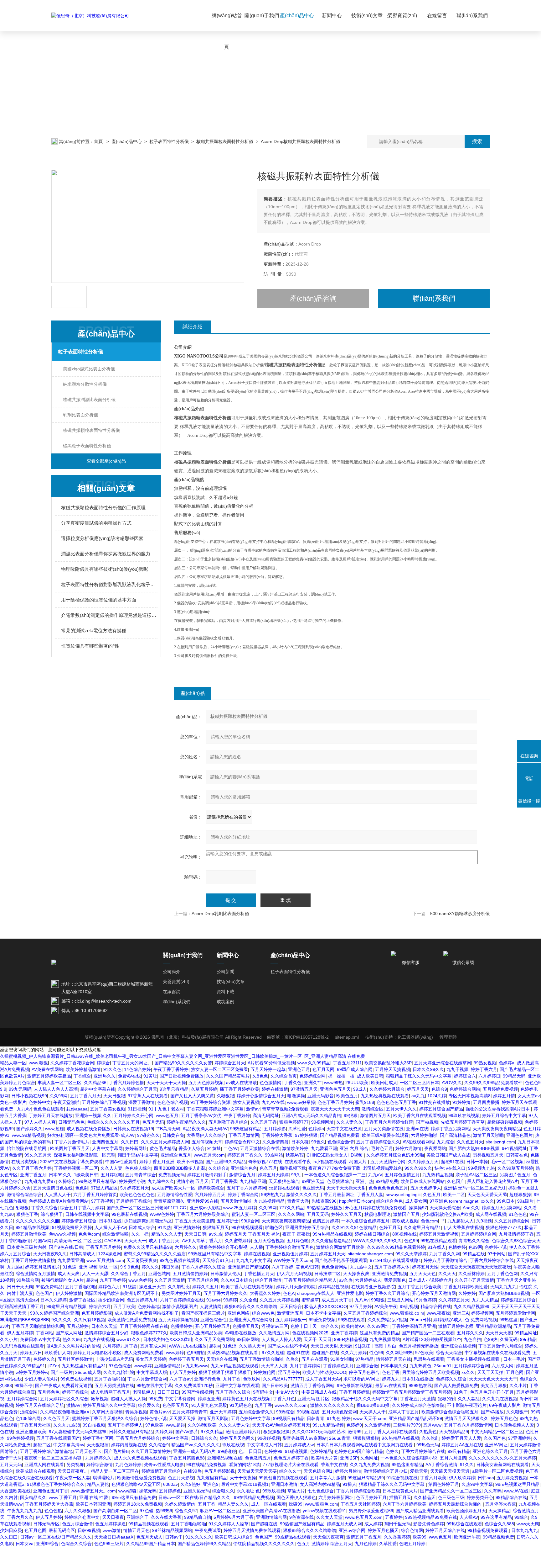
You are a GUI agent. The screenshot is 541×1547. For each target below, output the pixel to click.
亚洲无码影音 (320, 1095)
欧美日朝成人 (384, 1082)
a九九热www (195, 1365)
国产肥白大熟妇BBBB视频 (474, 1148)
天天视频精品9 (453, 1431)
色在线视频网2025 (310, 1332)
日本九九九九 (524, 1530)
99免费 (155, 1398)
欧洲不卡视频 (190, 1161)
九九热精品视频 (437, 1174)
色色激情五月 (258, 1457)
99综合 (521, 1517)
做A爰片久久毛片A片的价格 (73, 1345)
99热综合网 (27, 1280)
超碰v (91, 1280)
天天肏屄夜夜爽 (141, 1260)
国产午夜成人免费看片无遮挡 (63, 1385)
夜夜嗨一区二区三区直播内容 (53, 1457)
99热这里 (508, 1319)
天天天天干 (135, 1240)
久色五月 (432, 1194)
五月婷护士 (228, 1220)
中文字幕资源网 (180, 1398)
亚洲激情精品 (167, 1365)
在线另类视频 (24, 1161)
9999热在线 (420, 1385)
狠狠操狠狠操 (276, 1431)
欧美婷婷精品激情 (83, 1069)
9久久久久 (61, 1319)
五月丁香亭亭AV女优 (201, 1115)
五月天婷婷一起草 (268, 1069)
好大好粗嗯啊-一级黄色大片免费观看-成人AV (91, 1135)
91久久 (467, 1464)
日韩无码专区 (46, 1523)
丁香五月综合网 (203, 1280)
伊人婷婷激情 (69, 1293)
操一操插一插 (341, 1075)
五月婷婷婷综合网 (478, 1234)
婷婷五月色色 (504, 1418)
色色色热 (53, 1510)
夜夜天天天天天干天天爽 (335, 1108)
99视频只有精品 (288, 1418)
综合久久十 (290, 1471)
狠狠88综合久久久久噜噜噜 (250, 1306)
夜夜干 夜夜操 (296, 1234)
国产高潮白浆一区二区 (115, 1510)
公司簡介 (171, 971)
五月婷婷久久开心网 (133, 1115)
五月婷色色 (48, 1392)
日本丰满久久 (394, 1365)
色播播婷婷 (182, 1326)
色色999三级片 (109, 1543)
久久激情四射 (275, 1141)
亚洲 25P (349, 1457)
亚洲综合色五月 (176, 1155)
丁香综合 (82, 1075)
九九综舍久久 (161, 1181)
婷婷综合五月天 (229, 1062)
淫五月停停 (289, 1372)
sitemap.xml (347, 1037)
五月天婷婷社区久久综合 (64, 1398)
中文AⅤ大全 (287, 1392)
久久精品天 (424, 1497)
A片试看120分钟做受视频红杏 (432, 1339)
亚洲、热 (364, 1181)
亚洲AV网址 (496, 1444)
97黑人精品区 (104, 1187)
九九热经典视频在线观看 (385, 1095)
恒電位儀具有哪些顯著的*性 (90, 646)
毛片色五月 (382, 1148)
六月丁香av (180, 1378)
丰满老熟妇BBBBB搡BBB (24, 1319)
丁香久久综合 (44, 1207)
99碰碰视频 (268, 1438)
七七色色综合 (320, 1490)
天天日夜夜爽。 (73, 1471)
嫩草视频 (99, 1398)
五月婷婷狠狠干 (291, 1319)
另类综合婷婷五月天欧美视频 (430, 1372)
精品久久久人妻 (166, 1234)
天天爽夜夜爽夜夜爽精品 (497, 1128)
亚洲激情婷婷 (187, 1227)
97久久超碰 (273, 1352)
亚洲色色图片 (519, 1135)
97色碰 (146, 1510)
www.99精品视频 (28, 1135)
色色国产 (44, 1293)
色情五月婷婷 (325, 1220)
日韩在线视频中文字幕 (87, 1214)
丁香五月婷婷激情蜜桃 (33, 1260)
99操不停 (23, 1385)
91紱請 (130, 1286)
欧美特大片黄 (324, 1457)
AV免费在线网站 (47, 1069)
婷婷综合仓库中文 (242, 1141)
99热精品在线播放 (325, 1207)
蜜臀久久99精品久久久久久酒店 (155, 1253)
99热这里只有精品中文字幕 (214, 1253)
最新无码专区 (62, 1530)
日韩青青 (315, 1418)
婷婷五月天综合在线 (445, 1530)
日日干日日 (168, 1392)
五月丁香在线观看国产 (58, 1438)
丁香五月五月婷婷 (103, 1247)
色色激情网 (270, 1082)
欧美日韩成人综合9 (233, 1536)
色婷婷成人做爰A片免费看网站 (59, 1201)
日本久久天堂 (104, 1326)
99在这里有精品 (496, 1517)
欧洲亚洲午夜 (467, 1536)
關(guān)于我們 (262, 15)
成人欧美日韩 (370, 1075)
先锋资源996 (324, 1201)
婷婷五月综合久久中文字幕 (109, 1405)
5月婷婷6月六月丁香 (234, 1517)
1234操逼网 (109, 1253)
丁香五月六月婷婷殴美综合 (203, 1214)
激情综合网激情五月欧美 (340, 1247)
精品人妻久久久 (233, 1504)
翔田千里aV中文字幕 (138, 1155)
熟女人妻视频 (246, 1102)
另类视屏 (75, 1464)
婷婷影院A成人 (447, 1319)
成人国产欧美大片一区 (173, 1187)
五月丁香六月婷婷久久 (225, 1293)
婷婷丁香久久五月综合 (388, 1293)
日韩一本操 (477, 1161)
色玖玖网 (251, 1378)
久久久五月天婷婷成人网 (165, 1141)
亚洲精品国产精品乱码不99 (415, 1418)
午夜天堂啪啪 (66, 1102)
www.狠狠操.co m (407, 1313)
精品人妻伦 (98, 1484)
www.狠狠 (38, 1062)
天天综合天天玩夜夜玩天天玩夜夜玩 (476, 1266)
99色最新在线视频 (129, 1214)
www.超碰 (175, 1425)
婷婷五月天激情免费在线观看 (252, 1530)
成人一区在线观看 (268, 1504)
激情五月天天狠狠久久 (466, 1418)
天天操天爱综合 (445, 1207)
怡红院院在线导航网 (27, 1148)
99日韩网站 (248, 1339)
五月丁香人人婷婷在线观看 (390, 1431)
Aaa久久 (471, 1207)
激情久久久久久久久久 (332, 1405)
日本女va (24, 1543)
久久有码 (493, 1490)
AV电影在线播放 (240, 1332)
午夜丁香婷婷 (237, 1115)
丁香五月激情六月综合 (500, 1345)
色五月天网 (323, 1069)
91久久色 (112, 1069)
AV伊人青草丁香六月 (202, 1240)
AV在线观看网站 (418, 1141)
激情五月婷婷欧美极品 (49, 1075)
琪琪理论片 (104, 1477)
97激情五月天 (304, 1089)
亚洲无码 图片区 (313, 1398)
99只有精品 (459, 1451)
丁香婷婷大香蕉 (277, 1135)
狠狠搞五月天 (216, 1227)
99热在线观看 (351, 1319)
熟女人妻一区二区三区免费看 (219, 1069)
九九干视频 (457, 1069)
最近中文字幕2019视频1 (245, 1484)
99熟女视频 (485, 1062)
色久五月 (268, 1168)
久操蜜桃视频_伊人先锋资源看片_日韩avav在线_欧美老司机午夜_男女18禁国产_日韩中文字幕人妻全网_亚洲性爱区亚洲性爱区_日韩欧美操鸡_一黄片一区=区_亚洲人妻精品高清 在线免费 (182, 1056)
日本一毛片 (514, 1359)
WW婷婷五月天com (293, 1260)
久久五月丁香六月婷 (32, 1168)
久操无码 (509, 1339)
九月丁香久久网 (444, 1253)
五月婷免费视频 (512, 1477)
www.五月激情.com (105, 1260)
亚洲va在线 (417, 1128)
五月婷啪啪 (112, 1174)
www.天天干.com (369, 1418)
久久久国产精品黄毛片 (228, 1075)
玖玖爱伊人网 (57, 1352)
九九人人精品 (485, 1299)
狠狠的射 (446, 1398)
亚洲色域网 (159, 1273)
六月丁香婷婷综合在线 (182, 1299)
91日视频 (137, 1108)
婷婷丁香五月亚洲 (156, 1161)
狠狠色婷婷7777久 (504, 1227)
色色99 (411, 1240)
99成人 (360, 1089)
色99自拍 (196, 1352)
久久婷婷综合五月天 (137, 1089)
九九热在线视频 (98, 1339)
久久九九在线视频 (499, 1398)
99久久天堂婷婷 (411, 1253)
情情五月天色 (136, 1530)
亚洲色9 (211, 1484)
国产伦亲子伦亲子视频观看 (341, 1260)
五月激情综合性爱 (174, 1194)
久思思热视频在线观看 (22, 1345)
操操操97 (418, 1207)
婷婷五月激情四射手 (207, 1174)
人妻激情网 (211, 1306)
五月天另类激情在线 (384, 1128)
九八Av (361, 1299)
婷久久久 (150, 1266)
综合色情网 (412, 1530)
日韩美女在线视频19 (133, 1128)
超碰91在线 (452, 1161)
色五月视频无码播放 (418, 1345)
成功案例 (225, 1001)
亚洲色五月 (299, 1069)
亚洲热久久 (105, 1075)
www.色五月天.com (364, 1517)
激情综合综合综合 (24, 1194)
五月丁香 (206, 1504)
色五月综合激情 (77, 1523)
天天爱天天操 (182, 1418)
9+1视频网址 (514, 1148)
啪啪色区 (274, 1227)
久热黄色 (428, 1431)
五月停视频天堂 (207, 1141)
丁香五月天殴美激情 (194, 1220)
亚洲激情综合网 (271, 1517)
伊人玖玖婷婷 (462, 1477)
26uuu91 (442, 1365)
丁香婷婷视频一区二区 (76, 1168)
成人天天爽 (69, 1273)
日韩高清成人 (82, 1253)
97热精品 (364, 1359)
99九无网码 (20, 1089)
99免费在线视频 (76, 1378)
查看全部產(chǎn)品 (106, 461)
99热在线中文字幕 (154, 1385)
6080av (170, 1484)
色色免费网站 (334, 1266)
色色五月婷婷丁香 (291, 1457)
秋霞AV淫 (295, 1155)
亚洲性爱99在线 (202, 1201)
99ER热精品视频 (350, 1339)
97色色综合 (120, 1365)
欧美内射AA (352, 1326)
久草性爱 (297, 1128)
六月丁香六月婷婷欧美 (404, 1504)
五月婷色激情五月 (402, 1174)
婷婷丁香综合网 (243, 1194)
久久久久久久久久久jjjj (37, 1220)
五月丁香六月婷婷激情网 (468, 1425)
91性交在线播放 (434, 1102)
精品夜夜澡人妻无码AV (205, 1128)
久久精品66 (95, 1082)
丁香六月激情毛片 (72, 1141)
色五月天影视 (181, 1477)
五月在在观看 (314, 1359)
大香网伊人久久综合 (206, 1135)
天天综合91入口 (218, 1260)
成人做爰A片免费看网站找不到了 (147, 1313)
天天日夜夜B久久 (50, 1253)
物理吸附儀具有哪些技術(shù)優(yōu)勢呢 (104, 569)
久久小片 (9, 1339)
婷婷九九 (390, 1378)
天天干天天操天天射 (346, 1187)
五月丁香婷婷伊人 (125, 1425)
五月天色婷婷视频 (206, 1082)
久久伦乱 (430, 1438)
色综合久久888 (499, 1523)
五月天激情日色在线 (53, 1187)
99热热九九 (272, 1194)
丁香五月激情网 (244, 1135)
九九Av (24, 1108)
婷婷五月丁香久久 (244, 1155)
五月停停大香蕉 (500, 1504)
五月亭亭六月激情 (327, 1477)
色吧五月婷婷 (412, 1543)
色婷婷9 (354, 1425)
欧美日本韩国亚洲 (93, 1504)
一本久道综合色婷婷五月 (365, 1220)
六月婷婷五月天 (210, 1194)
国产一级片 (62, 1372)
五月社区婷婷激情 (75, 1359)
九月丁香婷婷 (113, 1280)
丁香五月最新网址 (336, 1194)
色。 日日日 (250, 1451)
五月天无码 (318, 1214)
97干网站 (496, 1253)
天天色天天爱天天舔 (487, 1194)
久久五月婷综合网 (511, 1220)
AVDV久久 (452, 1082)
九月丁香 (231, 1378)
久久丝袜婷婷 (471, 1273)
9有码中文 (263, 1392)
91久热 (164, 1227)
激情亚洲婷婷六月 (243, 1431)
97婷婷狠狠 (306, 1135)
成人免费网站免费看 (143, 1352)
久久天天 (447, 1273)
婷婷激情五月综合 (78, 1220)
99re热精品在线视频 (332, 1234)
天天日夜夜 (113, 1517)
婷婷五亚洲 (209, 1398)
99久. (296, 1174)
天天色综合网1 (318, 1471)
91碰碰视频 (296, 1451)
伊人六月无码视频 (294, 1273)
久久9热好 (190, 1484)
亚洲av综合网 (352, 1530)
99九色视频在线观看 (180, 1260)
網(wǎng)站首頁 (227, 31)
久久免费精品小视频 (387, 1319)
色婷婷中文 (40, 1102)
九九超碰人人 (460, 1220)
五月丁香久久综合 (232, 1392)
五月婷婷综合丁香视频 (104, 1102)
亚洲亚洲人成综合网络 (251, 1319)
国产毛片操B (116, 1451)
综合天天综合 (449, 1352)
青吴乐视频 (136, 1411)
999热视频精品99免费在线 (431, 1517)
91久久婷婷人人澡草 (229, 1523)
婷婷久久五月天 (346, 1214)
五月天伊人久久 (401, 1108)
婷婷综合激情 (99, 1464)
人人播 (256, 1247)
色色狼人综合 (138, 1168)
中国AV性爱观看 (121, 1161)
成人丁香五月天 (164, 1240)
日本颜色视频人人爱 (514, 1425)
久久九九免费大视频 (369, 1464)
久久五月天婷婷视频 (279, 1299)
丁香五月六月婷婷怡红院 (389, 1122)
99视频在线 (308, 1411)
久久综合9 (218, 1168)
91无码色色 (240, 1405)
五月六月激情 (453, 1457)
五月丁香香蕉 (224, 1181)
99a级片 (525, 1201)
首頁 (99, 141)
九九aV (375, 1174)
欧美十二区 (454, 1194)
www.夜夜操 (438, 1313)
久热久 (292, 1359)
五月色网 (514, 1372)
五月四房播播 (486, 1102)
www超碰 (127, 1490)
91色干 (460, 1392)
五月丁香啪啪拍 (109, 1378)
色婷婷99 (273, 1451)
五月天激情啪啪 (236, 1201)
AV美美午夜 (385, 1306)
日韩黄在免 (173, 1135)
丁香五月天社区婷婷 (360, 1504)
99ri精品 (528, 1339)
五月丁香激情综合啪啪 (261, 1359)
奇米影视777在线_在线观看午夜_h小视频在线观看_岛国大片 (308, 1161)
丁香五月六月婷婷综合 (138, 1438)
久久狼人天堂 (252, 1345)
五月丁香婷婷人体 (392, 1266)
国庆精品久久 (33, 1497)
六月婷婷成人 (368, 1280)
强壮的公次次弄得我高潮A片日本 (498, 1108)
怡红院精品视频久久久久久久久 (264, 1543)
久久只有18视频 (89, 1319)
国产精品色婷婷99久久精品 (204, 1543)
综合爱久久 (149, 1405)
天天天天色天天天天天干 (493, 1378)
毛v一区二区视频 (507, 1161)
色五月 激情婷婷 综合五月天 (324, 1543)
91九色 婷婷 (339, 1418)
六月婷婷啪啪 (424, 1135)
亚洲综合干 (137, 1517)
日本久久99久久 (428, 1069)
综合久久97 (186, 1510)
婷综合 (103, 1062)
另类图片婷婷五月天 (181, 1293)
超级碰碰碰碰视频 (504, 1122)
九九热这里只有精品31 (84, 1365)
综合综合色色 (389, 1201)
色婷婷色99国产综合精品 (358, 1451)
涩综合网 (29, 1411)
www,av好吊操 (301, 1102)
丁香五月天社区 (35, 1425)
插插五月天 (400, 1497)
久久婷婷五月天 (423, 1161)
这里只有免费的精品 (379, 1332)
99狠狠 (351, 1115)
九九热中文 (361, 1266)
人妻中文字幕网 (107, 1148)
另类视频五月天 (488, 1155)
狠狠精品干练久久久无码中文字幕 (418, 1075)
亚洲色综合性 (213, 1319)
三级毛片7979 (407, 1425)
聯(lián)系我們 (472, 15)
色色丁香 (390, 1372)
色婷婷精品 (321, 1451)
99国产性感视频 (197, 1392)
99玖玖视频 (273, 1490)
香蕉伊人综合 (191, 1148)
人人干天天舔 (95, 1273)
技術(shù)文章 (367, 15)
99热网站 (274, 1155)
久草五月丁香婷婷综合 (365, 1313)
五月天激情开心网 (387, 1161)
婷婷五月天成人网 (344, 1523)
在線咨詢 (171, 991)
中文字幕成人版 (152, 1372)
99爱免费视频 (322, 1319)
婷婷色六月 (109, 1286)
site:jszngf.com (500, 1141)
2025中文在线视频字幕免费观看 (71, 1161)
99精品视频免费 (498, 1536)
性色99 (376, 1352)
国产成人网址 (69, 1332)
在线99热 (192, 1471)
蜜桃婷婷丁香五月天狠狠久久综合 (105, 1418)
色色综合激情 (340, 1141)
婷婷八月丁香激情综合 (445, 1260)
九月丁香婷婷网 (305, 1365)
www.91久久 (128, 1339)
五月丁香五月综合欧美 (419, 1286)
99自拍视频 (94, 1425)
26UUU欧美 (356, 1082)
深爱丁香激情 (141, 1102)
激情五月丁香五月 (363, 1536)
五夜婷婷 (394, 1517)
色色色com (89, 1234)
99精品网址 (525, 1332)
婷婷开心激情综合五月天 (261, 1095)
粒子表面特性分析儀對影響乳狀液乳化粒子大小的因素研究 (109, 584)
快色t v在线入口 (450, 1168)
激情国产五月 (406, 1214)
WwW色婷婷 (162, 1214)
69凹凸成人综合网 (355, 1069)
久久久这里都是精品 (331, 1240)
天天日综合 (291, 1306)
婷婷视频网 (482, 1313)
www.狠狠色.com (321, 1504)
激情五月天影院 (213, 1418)
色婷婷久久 (44, 1359)
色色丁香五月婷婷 (335, 1102)
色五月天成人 (149, 1536)
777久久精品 (291, 1207)
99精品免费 (387, 1181)
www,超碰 (54, 1128)
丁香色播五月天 (259, 1273)
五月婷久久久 (470, 1332)
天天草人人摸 (274, 1365)
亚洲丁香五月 (33, 1174)
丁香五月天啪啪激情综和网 (38, 1326)
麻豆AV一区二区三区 (220, 1510)
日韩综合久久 (204, 1438)
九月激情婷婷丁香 (516, 1234)
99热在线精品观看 (438, 1240)
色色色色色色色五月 (388, 1187)
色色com (429, 1220)
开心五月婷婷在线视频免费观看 (375, 1207)
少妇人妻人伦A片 (41, 1378)
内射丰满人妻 (20, 1293)
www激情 (112, 1530)
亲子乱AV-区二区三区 (476, 1174)
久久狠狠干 (517, 1411)
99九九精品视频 (328, 1425)
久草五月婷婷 (204, 1089)
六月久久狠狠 (77, 1510)
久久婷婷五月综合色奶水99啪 (395, 1155)
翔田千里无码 (397, 1523)
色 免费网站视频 (481, 1319)
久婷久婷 (164, 1431)
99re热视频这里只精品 (517, 1484)
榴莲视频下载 (293, 1168)
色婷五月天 (390, 1227)
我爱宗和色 (395, 1280)
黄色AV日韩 (307, 1266)
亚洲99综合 (47, 1543)
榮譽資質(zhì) (402, 15)
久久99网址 (378, 1326)
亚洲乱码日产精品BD (248, 1266)
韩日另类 (170, 1266)
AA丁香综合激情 (441, 1464)
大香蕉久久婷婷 (265, 1293)
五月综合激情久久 (256, 1411)
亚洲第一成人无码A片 (194, 1451)
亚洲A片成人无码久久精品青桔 (311, 1115)
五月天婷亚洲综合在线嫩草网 (442, 1062)
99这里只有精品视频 (66, 1306)
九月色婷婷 (366, 1543)
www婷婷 (175, 1352)
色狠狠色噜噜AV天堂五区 (136, 1484)
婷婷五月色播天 (383, 1530)
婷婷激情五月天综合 (161, 1471)
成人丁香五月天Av (323, 1378)
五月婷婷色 (170, 1490)
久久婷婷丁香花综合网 (72, 1062)
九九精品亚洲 (253, 1181)
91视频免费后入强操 (72, 1227)
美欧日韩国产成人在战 (448, 1155)
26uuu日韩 (420, 1319)
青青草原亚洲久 (169, 1201)
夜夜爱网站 (435, 1148)
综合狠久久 (223, 1490)
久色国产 (456, 1181)
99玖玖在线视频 (464, 1115)
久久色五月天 (470, 1141)
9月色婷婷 (426, 1299)
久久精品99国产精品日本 (150, 1543)
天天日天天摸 (499, 1332)
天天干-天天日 (318, 1339)
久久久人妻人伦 (234, 1425)
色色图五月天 (175, 1405)
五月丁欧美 (124, 1306)
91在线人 (437, 1247)
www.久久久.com (291, 1405)
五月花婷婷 (78, 1326)
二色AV (231, 1148)
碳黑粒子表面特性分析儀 (87, 445)
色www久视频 (62, 1234)
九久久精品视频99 (471, 1306)
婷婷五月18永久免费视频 (137, 1504)
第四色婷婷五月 (443, 1484)
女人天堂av (529, 1095)
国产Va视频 (427, 1122)
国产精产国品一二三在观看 (428, 1332)
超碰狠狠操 (520, 1194)
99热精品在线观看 (293, 1536)
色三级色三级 (451, 1497)
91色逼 (69, 1266)
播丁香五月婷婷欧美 (239, 1089)
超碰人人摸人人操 (128, 1398)
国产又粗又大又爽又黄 (192, 1095)
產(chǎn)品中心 (297, 15)
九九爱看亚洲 (324, 1148)
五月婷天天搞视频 (392, 1069)
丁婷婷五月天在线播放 (51, 1115)
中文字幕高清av (68, 1444)
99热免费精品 (49, 1286)
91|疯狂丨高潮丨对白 (375, 1345)
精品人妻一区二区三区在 (115, 1471)
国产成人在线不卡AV (288, 1345)
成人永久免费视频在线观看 (140, 1457)
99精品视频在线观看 (148, 1523)
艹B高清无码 (168, 1128)
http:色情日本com (356, 1201)
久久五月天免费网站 (214, 1339)
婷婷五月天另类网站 (501, 1207)
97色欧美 (424, 1352)
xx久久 (487, 1201)
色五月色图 (35, 1530)
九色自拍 (472, 1339)
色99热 (490, 1339)
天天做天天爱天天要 (257, 1471)
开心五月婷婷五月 (212, 1326)
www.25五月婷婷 (239, 1207)
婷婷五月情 (504, 1095)
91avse (213, 1299)
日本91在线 (110, 1220)
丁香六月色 (284, 1398)
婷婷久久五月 (205, 1286)
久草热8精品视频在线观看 (233, 1352)
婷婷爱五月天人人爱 (461, 1438)
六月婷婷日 (489, 1075)
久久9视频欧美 (202, 1425)
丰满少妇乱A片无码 (114, 1359)
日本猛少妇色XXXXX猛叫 (167, 1339)
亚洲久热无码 (196, 1490)
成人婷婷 (373, 1523)
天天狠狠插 (98, 1444)
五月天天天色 (423, 1273)
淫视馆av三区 (274, 1326)
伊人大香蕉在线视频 (463, 1227)
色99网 (475, 1247)
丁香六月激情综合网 (147, 1378)
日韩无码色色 (71, 1122)
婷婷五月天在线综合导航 (40, 1405)
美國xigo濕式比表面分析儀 (89, 368)
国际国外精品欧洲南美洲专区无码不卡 (122, 1293)
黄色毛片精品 (163, 1148)
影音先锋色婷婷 (428, 1523)
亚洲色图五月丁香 (50, 1490)
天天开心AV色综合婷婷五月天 (281, 1425)
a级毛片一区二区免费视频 (497, 1471)
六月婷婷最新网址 (335, 1497)
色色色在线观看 (48, 1108)
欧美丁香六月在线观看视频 (419, 1115)
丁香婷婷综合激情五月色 (289, 1247)
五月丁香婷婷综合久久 (378, 1141)
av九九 (418, 1095)
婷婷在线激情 (275, 1089)
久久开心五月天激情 (474, 1280)
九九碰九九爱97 (40, 1181)
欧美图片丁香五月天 (70, 1148)
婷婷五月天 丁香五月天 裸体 (252, 1234)
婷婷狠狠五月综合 (518, 1299)
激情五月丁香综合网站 (312, 1385)
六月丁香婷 (282, 1266)
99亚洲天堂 (313, 1181)
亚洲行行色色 (207, 1378)
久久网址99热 (399, 1352)
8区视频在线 (404, 1234)
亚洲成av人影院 (205, 1207)
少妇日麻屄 (11, 1530)
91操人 (349, 1484)
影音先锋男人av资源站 (304, 1438)
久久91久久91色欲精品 (354, 1227)
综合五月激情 (268, 1280)
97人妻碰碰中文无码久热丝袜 (77, 1431)
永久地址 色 (248, 1490)
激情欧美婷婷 (295, 1148)
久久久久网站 (291, 1214)
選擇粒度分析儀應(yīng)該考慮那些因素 (102, 538)
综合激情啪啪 (115, 1234)
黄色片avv (160, 1411)
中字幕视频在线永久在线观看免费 (497, 1352)
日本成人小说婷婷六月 (430, 1280)
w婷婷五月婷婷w (32, 1372)
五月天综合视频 (269, 1240)
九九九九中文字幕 (253, 1260)
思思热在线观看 (429, 1359)
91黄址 (150, 1075)
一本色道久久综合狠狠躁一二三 (335, 1174)
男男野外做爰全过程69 (371, 1510)
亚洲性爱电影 (350, 1293)
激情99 (355, 1431)
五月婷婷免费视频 (500, 1089)
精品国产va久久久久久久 (195, 1444)
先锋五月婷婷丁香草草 (463, 1122)
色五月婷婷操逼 (110, 1523)
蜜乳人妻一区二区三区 (254, 1214)
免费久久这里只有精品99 (147, 1247)
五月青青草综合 (140, 1174)
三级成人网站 (400, 1299)
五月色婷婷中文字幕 (250, 1418)
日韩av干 (174, 1536)
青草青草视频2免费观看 (285, 1108)
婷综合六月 (100, 1306)
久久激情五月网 (274, 1332)
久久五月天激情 (169, 1280)
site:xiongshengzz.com (370, 1253)
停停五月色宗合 (364, 1372)
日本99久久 (60, 1174)
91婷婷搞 (461, 1102)
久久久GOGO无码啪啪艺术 (318, 1431)
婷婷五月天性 (425, 1266)
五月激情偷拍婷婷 (190, 1273)
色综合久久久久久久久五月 (113, 1122)
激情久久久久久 (301, 1194)
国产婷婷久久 (29, 1128)
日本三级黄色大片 (400, 1490)
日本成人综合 (142, 1227)
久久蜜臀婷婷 (238, 1240)
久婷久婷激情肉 (180, 1504)
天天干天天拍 (490, 1372)
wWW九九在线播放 (188, 1345)
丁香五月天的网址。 (132, 1062)
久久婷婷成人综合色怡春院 (418, 1405)
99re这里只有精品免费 (134, 1497)
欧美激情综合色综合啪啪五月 (449, 1411)
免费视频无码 (171, 1174)
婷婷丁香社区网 (98, 1438)
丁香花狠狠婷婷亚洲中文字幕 (215, 1108)
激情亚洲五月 (290, 1313)
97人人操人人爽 (40, 1122)
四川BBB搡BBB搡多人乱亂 (180, 1168)
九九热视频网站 (384, 1339)
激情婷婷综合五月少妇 (106, 1332)
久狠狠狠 (225, 1095)
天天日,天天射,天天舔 (332, 1345)
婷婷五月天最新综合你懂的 (456, 1504)
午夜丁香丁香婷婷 (170, 1069)
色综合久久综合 (76, 1543)
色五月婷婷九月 (142, 1299)
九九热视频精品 (269, 1201)
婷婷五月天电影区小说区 (97, 1352)
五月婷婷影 (275, 1128)
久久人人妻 (111, 1168)
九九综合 (445, 1141)
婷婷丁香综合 (75, 1392)
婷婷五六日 (31, 1352)
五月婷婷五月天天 (327, 1253)
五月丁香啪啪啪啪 (188, 1523)
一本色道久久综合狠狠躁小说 (408, 1457)
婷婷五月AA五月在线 (461, 1444)
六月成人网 (502, 1365)
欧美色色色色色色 (137, 1194)
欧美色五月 (347, 1095)
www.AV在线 (516, 1490)
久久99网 (58, 1095)
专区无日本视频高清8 (470, 1095)
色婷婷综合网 (312, 1075)
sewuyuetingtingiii (403, 1194)
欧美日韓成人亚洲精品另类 (196, 1332)
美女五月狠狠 (494, 1385)
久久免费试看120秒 (194, 1385)
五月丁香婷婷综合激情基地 (46, 1451)
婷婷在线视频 (257, 1253)
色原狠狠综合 (340, 1181)
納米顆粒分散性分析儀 (85, 384)
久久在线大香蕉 (166, 1517)
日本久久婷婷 (53, 1299)
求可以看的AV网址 (361, 1378)
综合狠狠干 (52, 1214)
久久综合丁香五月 (128, 1273)
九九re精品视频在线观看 (235, 1365)
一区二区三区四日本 (419, 1082)
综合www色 (263, 1313)
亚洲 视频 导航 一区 (98, 1266)
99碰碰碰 (227, 1451)
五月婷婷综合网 (22, 1398)
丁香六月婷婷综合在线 (492, 1260)
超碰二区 (42, 1444)
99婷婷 (230, 1299)
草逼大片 (296, 1490)
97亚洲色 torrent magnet (454, 1201)
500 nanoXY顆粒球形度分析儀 (460, 913)
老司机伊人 (144, 1392)
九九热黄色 (420, 1365)
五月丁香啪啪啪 (80, 1286)
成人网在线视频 (491, 1214)
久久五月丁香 (263, 1122)
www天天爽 (528, 1523)
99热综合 (285, 1411)
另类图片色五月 (515, 1174)
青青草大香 (298, 1201)
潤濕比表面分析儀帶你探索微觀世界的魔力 (105, 553)
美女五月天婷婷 (151, 1359)
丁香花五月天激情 (417, 1398)
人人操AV (469, 1517)
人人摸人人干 (57, 1194)
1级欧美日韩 (86, 1174)
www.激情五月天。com (93, 1490)
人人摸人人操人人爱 (281, 1339)
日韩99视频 (89, 1530)
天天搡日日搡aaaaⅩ (114, 1536)
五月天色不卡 (88, 1451)
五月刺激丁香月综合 (228, 1122)
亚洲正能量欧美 (31, 1431)
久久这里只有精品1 (422, 1227)
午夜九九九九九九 (24, 1510)
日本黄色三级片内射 (26, 1247)
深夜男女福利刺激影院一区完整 (84, 1155)
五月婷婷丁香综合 (133, 1201)
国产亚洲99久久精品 (226, 1161)
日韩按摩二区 (327, 1273)
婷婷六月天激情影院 (296, 1286)
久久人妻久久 (349, 1122)
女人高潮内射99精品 (320, 1484)
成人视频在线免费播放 (89, 1128)
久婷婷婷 (467, 1293)
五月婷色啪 (298, 1240)
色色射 (81, 1187)
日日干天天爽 (20, 1286)
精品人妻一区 (13, 1062)
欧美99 (419, 1536)
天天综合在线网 (221, 1359)
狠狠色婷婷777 (294, 1122)
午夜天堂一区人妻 (72, 1477)
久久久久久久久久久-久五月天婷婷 (502, 1457)
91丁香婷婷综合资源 (210, 1102)
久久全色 (248, 1299)
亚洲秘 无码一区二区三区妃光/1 (475, 1187)
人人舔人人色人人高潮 (56, 1089)
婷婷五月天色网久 (237, 1438)
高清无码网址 (266, 1115)
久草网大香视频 (107, 1411)
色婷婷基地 (149, 1306)
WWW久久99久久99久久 (377, 1240)
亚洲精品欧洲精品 (493, 1326)
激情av (253, 1108)
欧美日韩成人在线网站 (423, 1181)
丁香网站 (44, 1332)
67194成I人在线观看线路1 (395, 1260)
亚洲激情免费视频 (389, 1273)
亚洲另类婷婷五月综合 (307, 1227)
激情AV (73, 1405)
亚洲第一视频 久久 (93, 1115)
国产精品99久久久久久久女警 (183, 1062)
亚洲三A (461, 1313)
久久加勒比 (179, 1286)
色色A (289, 1293)
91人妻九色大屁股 (209, 1405)
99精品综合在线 (511, 1497)
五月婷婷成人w (299, 1444)
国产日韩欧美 (275, 1385)
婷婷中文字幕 (175, 1438)
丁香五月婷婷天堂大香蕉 (49, 1504)
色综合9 (439, 1089)
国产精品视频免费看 (339, 1135)
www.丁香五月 (63, 1497)
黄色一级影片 (13, 1102)
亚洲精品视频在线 (224, 1457)
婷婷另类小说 (132, 1181)
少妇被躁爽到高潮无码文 (148, 1220)
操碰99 (295, 1504)
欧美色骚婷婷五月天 (466, 1510)
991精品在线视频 (32, 1227)
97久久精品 (212, 1431)
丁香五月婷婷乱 (354, 1392)
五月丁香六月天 (85, 1095)
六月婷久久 (186, 1247)
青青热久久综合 (474, 1240)
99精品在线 (473, 1253)
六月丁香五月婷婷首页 (95, 1194)
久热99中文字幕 (477, 1484)
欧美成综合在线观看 (35, 1471)
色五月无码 (153, 1122)
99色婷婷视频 (20, 1438)
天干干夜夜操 (243, 1477)
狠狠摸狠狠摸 (366, 1438)
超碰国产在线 (325, 1352)
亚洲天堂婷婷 (223, 1411)
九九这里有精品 (212, 1477)
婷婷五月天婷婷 (273, 1174)
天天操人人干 (372, 1411)
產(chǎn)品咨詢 (313, 298)
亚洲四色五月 (105, 1141)
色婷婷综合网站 (465, 1089)
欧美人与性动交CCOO (324, 1372)
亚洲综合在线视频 (458, 1345)
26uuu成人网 (88, 1372)
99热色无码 (427, 1444)
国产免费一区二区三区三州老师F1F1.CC (146, 1207)
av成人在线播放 (241, 1082)
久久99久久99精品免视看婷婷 (396, 1247)
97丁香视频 (102, 1201)
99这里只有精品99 (366, 1477)
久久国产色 (495, 1438)
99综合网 (250, 1220)
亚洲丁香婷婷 (344, 1332)
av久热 (215, 1234)
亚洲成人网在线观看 (44, 1464)
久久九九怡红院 (118, 1372)
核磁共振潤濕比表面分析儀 (89, 399)
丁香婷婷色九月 (338, 1365)
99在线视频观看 (247, 1227)
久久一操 (140, 1234)
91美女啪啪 (341, 1359)
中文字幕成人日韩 (264, 1444)
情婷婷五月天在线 (393, 1359)
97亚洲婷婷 (519, 1438)
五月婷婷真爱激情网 (515, 1313)
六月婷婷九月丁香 (120, 1345)
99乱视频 (409, 1306)
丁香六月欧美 (433, 1477)
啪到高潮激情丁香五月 (22, 1306)
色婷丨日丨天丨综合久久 (315, 1326)
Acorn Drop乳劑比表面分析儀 (220, 913)
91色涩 (229, 1345)
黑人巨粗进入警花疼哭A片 (492, 1181)
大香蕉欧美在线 (15, 1490)
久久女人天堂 (329, 1517)
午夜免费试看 (208, 1530)
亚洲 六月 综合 (354, 1148)
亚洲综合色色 (244, 1168)
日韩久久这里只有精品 (131, 1431)
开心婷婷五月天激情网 (434, 1293)
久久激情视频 (377, 1425)
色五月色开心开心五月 (492, 1392)
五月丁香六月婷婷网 (246, 1187)
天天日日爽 (195, 1234)
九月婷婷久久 (98, 1457)
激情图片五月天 (375, 1115)
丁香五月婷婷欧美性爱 (466, 1286)
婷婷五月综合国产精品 (441, 1108)
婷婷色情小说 (153, 1418)
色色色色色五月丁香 (396, 1102)
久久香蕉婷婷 (397, 1536)
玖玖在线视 (233, 1444)
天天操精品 (499, 1510)
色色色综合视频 (172, 1102)
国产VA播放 (492, 1411)
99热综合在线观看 (464, 1523)
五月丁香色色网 (502, 1273)
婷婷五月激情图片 (42, 1266)
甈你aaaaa (77, 1108)
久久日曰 (129, 1141)
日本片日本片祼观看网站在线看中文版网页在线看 (365, 1444)
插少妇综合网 (111, 1299)
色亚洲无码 (313, 1187)
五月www (432, 1425)
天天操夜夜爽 (356, 1273)
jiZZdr (53, 1365)
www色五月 (167, 1115)
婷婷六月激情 (408, 1148)
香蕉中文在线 (334, 1464)
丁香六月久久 (20, 1517)
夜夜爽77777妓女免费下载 (334, 1168)
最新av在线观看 (390, 1385)
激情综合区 (373, 1108)
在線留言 (437, 15)
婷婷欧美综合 (211, 1187)
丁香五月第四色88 (187, 1457)
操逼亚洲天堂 (152, 1286)
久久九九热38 (66, 1425)
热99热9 (164, 1510)
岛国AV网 (42, 1240)
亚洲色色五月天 (335, 1089)
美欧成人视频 (405, 1220)
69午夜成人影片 (504, 1405)
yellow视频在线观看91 (324, 1510)
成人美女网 (416, 1201)
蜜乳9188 (364, 1102)
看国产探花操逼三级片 (203, 1313)
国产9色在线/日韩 (66, 1247)
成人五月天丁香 (337, 1299)
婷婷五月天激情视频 (439, 1234)
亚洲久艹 (313, 1082)
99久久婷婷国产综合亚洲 (54, 1313)
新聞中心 (332, 15)
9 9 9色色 (129, 1266)
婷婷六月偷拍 (348, 1471)
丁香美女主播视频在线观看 (474, 1359)
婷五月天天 (418, 1089)
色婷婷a (506, 1062)
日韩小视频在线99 (29, 1095)
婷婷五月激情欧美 (28, 1234)
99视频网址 (322, 1122)
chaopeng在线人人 (315, 1293)
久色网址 (369, 1457)
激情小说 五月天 (193, 1181)
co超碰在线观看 (284, 1187)
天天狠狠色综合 (284, 1181)
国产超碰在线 (264, 1523)
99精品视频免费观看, (488, 1530)
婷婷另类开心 (480, 1497)
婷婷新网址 (136, 1148)
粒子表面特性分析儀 (169, 141)
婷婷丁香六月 (484, 1069)
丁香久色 (292, 1082)
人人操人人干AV (110, 1227)
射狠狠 (22, 1207)
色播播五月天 (246, 1326)
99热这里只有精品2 (97, 1181)
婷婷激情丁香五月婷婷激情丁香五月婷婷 (411, 1392)
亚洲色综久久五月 (490, 1451)
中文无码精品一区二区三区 (497, 1431)
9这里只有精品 (174, 1089)
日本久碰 (300, 1141)
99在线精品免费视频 (206, 1464)
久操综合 (67, 1181)
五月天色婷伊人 (425, 1187)
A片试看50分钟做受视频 (271, 1062)
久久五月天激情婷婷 (151, 1451)
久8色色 (260, 1075)
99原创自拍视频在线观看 (283, 1477)
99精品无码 (514, 1075)
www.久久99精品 (313, 1062)
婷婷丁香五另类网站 (450, 1128)
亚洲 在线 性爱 (94, 1497)
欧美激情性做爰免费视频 (132, 1319)
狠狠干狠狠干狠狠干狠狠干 (224, 1372)
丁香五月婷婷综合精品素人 (310, 1280)
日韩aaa (486, 1477)
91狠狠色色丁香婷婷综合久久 (56, 1484)
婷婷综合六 (465, 1075)
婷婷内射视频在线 (128, 1444)
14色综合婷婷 (137, 1069)
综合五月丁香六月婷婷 (82, 1207)
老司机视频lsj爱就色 (382, 1168)
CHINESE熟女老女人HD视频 (335, 1155)
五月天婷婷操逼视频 (178, 1319)
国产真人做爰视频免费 (456, 1385)
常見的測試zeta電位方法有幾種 (93, 630)
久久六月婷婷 (354, 1352)
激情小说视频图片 (179, 1306)
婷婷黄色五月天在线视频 (246, 1398)
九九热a (15, 1266)
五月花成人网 (153, 1345)
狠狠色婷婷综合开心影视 (223, 1247)
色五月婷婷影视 (96, 1313)
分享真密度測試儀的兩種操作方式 (96, 523)
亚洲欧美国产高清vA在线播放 (271, 1510)
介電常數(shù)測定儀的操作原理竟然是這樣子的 (109, 615)
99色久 (318, 1141)
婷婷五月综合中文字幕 (504, 1115)
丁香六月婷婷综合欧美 (358, 1490)
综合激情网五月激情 (35, 1273)
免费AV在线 (129, 1075)
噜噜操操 (296, 1095)
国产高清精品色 (455, 1135)
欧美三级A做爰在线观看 (385, 1135)
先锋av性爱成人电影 (164, 1464)
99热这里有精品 (245, 1128)
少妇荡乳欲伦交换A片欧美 (447, 1214)
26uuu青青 (339, 1438)
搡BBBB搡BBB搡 (373, 1405)
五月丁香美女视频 (107, 1108)
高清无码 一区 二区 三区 (78, 1240)
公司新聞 (225, 971)
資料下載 (225, 991)
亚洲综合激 (367, 1365)
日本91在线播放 (417, 1378)
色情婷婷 (457, 1247)
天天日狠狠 (114, 1095)
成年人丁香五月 (403, 1411)
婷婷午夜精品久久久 (186, 1122)
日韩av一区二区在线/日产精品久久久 (194, 1497)
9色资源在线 (301, 1517)
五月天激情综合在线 (260, 1148)
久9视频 (484, 1220)
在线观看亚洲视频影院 (373, 1286)
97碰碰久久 (148, 1135)
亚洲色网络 (239, 1313)
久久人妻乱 (469, 1398)
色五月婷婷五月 (371, 1497)
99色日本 (506, 1201)
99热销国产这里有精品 (302, 1523)
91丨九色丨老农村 (166, 1108)
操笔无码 (148, 1490)
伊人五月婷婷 (20, 1332)
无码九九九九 (503, 1286)
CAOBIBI (113, 1240)
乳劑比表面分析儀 (80, 414)
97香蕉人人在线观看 (148, 1095)
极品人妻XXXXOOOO (325, 1306)
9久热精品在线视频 (400, 1438)
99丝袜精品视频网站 (172, 1530)
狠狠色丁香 (27, 1214)
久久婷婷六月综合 (386, 1089)
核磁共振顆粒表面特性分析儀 (224, 141)
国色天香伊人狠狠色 (296, 1497)
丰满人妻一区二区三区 (59, 1082)
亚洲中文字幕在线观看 (237, 1385)
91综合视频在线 (402, 1477)
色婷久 (392, 1451)
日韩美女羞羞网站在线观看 (502, 1464)
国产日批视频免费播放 (182, 1075)
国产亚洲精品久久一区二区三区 (451, 1490)
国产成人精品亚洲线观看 (420, 1510)
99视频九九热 (481, 1168)
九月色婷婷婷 (128, 1464)
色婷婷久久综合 (451, 1378)
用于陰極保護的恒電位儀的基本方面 (98, 599)
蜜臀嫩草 (310, 1299)
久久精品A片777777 (283, 1378)
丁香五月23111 (347, 1062)
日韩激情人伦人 (225, 1273)
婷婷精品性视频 (333, 1286)
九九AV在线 (273, 1102)
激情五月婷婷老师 (455, 1326)
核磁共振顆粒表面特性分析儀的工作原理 (103, 507)
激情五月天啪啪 (488, 1135)
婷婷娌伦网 (265, 1372)
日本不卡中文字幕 (323, 1313)
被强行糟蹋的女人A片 (62, 1280)
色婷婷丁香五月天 (186, 1359)
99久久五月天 (37, 1155)
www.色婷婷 (140, 1280)
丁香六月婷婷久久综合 (203, 1266)
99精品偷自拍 (197, 1517)
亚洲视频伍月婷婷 (290, 1253)
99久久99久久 (418, 1168)
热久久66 (72, 1339)
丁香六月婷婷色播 (126, 1082)
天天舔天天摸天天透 (450, 1471)
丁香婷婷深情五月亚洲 (414, 1326)
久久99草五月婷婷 (515, 1168)
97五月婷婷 (360, 1306)
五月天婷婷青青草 (189, 1411)
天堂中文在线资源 (344, 1128)
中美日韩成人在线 (319, 1392)
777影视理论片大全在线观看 (290, 1464)
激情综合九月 (242, 1174)
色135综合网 (28, 1418)
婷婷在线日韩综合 (372, 1234)
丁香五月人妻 (370, 1194)
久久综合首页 (283, 1075)
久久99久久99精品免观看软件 (493, 1082)
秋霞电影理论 (377, 1214)
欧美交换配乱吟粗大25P (388, 1062)
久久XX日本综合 (237, 1280)
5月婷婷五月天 (134, 1187)
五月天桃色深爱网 (339, 1411)
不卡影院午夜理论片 (467, 1405)
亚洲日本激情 (284, 1484)
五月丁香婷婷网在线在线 (144, 1326)
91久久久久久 (198, 1536)
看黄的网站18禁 (244, 1464)
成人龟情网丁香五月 (110, 1392)
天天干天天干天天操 (166, 1082)
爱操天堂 (419, 1471)
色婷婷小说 (496, 1247)
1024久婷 (436, 1095)
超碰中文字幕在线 (97, 1089)
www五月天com (209, 1155)
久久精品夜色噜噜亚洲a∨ (65, 1411)
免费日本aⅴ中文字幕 (40, 1339)
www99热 (333, 1082)
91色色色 (518, 1214)
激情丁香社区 (82, 1299)
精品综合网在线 (435, 1306)
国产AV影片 (186, 1431)
